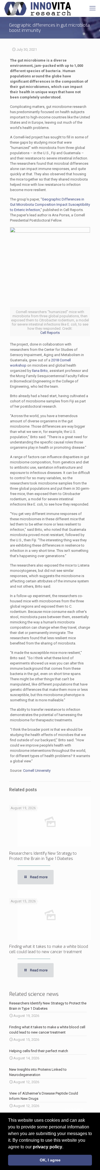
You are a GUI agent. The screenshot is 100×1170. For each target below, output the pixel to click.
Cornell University (37, 770)
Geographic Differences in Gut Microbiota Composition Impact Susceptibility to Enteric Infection (50, 204)
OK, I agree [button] (50, 1160)
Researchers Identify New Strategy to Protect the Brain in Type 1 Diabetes (43, 856)
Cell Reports (50, 333)
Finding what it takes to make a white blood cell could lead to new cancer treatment (48, 949)
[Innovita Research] (37, 8)
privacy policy (47, 1146)
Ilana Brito (40, 371)
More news (74, 1109)
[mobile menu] (92, 8)
